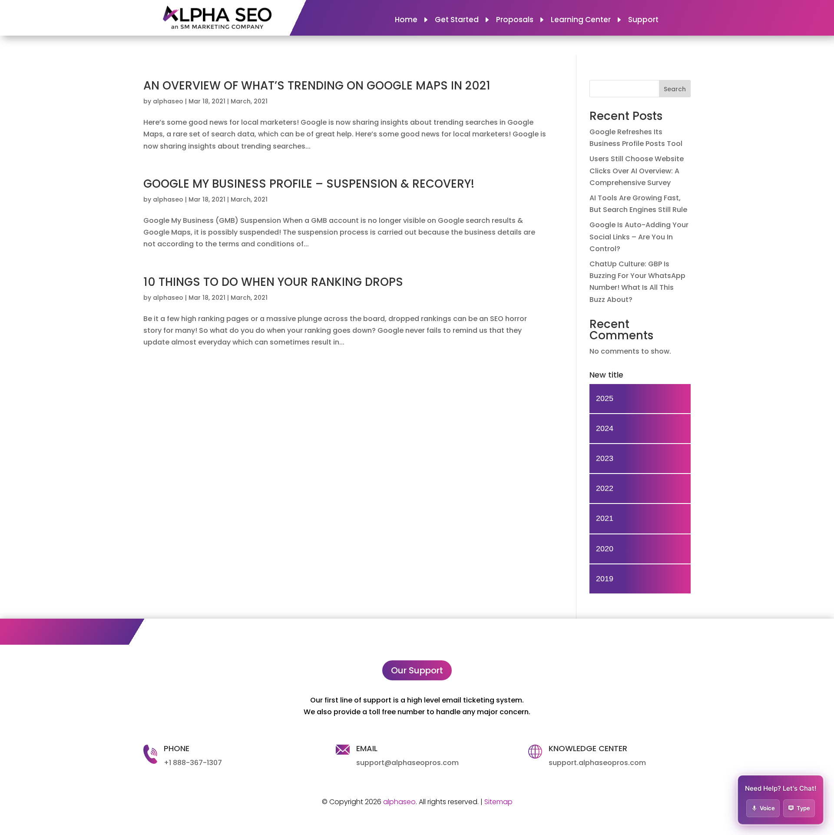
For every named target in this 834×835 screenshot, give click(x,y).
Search (675, 89)
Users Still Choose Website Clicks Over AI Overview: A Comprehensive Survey (636, 170)
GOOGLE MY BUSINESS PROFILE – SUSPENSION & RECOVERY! (308, 184)
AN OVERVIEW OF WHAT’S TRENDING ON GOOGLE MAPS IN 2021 (316, 85)
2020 (604, 548)
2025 (604, 398)
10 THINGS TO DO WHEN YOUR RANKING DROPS (273, 282)
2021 (261, 101)
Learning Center (581, 21)
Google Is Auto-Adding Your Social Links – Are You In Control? (638, 236)
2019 (604, 578)
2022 (604, 488)
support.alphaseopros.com (597, 763)
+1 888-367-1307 (193, 763)
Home (406, 21)
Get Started (457, 21)
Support (643, 21)
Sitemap (498, 802)
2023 (604, 458)
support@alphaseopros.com (407, 763)
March (241, 101)
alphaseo (168, 101)
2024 (604, 428)
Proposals (514, 21)
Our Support (417, 670)
